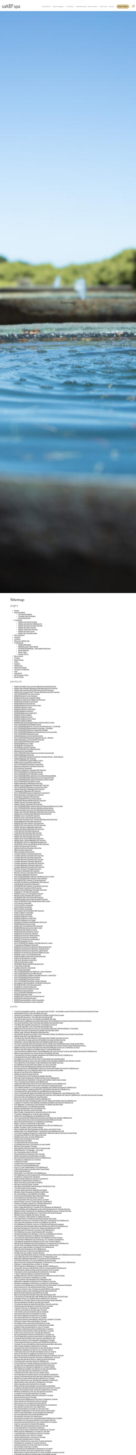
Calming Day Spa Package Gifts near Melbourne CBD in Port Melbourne (41, 1226)
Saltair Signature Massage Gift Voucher (29, 829)
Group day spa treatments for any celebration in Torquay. (35, 1422)
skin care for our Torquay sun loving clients (30, 1403)
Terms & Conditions (21, 669)
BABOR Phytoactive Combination (27, 939)
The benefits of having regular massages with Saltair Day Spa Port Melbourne (43, 1055)
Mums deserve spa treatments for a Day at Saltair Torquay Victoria (39, 1452)
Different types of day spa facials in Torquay (30, 1321)
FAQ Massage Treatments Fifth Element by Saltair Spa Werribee (38, 1104)
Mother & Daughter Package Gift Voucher (30, 770)
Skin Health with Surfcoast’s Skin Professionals (32, 1148)
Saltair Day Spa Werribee (27, 633)
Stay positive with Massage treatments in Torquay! (33, 1448)
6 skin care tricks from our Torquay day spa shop (32, 1333)
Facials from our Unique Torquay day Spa (29, 1253)
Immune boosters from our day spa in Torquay (31, 1445)
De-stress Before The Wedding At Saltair (29, 1194)
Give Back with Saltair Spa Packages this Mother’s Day (34, 1186)
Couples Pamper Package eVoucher (28, 854)
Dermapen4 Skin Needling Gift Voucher (29, 911)
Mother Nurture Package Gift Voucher (29, 873)
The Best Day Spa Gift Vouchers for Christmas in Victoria (35, 1025)
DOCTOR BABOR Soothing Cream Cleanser (30, 981)
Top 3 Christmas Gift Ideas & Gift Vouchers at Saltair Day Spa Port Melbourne (43, 1118)
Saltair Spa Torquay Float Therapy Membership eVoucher (36, 819)
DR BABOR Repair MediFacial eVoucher (29, 964)
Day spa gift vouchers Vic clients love (28, 1416)
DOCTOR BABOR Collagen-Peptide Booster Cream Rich (35, 975)
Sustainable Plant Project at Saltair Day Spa (30, 1013)
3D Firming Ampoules (22, 970)
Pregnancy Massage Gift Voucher (27, 871)
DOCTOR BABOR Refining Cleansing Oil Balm (31, 730)
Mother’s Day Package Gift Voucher (27, 895)
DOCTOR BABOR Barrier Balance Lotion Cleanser (33, 972)
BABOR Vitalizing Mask (23, 721)
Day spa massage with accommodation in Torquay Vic (34, 1334)
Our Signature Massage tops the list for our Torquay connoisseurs (39, 1239)
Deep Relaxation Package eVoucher (28, 821)
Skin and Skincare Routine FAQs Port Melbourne (32, 1158)
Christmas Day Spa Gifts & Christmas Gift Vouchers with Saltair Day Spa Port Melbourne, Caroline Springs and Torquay (58, 1095)
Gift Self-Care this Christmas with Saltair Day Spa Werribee (36, 1030)
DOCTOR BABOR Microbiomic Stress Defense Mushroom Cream (38, 806)
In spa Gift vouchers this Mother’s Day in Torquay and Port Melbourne (40, 1268)
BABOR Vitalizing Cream (23, 916)
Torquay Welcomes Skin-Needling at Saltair (30, 1190)
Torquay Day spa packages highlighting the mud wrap (34, 1365)
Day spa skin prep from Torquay (26, 1447)
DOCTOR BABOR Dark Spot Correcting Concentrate (34, 753)
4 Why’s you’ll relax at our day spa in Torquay (30, 1310)
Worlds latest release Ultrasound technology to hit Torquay (36, 1270)
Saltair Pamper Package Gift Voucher (28, 804)
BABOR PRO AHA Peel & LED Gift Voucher (30, 825)
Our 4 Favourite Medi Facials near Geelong (30, 1205)
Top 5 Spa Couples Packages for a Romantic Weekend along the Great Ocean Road (45, 1133)
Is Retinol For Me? (21, 1161)
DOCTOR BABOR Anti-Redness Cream (28, 774)
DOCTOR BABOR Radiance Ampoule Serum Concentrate (35, 732)
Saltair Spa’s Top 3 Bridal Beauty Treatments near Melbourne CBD (39, 1131)
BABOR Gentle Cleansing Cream (26, 932)
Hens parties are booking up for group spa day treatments (36, 1374)
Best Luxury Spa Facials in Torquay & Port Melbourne (34, 1247)
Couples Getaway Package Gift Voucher (29, 863)
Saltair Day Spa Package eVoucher (27, 837)
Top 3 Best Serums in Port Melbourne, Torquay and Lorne (35, 1257)
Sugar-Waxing (23, 650)
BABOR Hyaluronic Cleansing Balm (27, 698)
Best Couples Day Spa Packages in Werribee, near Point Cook (37, 1129)
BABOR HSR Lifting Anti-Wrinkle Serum (29, 996)
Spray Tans (22, 652)
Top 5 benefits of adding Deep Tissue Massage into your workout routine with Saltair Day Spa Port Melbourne (55, 1051)
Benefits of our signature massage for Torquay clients (34, 1367)
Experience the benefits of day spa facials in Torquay (34, 1331)
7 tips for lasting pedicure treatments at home (31, 1274)
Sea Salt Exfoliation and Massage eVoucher (30, 922)
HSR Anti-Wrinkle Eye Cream (25, 958)
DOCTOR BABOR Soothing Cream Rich (28, 764)
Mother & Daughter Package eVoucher (29, 766)
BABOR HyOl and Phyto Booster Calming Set (31, 951)
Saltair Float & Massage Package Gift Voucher (31, 785)
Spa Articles (18, 660)
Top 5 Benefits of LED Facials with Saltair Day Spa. (33, 1076)
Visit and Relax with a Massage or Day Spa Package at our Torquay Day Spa (42, 1209)
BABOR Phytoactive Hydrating (25, 937)
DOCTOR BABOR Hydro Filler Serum (27, 799)
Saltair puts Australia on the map (26, 1139)
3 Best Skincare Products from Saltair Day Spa (31, 1251)
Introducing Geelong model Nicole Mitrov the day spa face (36, 1304)
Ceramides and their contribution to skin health (32, 1144)
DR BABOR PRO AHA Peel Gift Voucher (29, 897)
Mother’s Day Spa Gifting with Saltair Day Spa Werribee (35, 1066)
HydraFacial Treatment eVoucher (26, 884)
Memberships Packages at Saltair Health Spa (31, 1192)
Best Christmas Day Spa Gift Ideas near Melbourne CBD (35, 1295)
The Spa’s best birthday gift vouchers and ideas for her (34, 1338)
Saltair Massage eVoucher (24, 755)
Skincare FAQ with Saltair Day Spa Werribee (30, 1097)
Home (16, 610)
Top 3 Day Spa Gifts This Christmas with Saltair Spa (33, 1027)
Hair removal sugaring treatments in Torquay (31, 1371)
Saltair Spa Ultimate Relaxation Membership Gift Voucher (36, 688)
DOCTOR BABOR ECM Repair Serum (27, 724)
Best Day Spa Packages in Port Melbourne (30, 1249)
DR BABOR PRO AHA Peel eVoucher (27, 985)
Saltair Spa (18, 666)
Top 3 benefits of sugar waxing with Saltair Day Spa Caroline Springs (40, 1040)
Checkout (18, 673)
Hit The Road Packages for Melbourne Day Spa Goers (34, 1236)
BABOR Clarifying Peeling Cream (26, 989)
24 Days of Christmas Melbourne (26, 1165)
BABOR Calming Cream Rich (24, 709)
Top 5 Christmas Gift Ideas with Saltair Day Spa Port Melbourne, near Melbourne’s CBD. (46, 1093)
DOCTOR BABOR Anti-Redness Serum (28, 772)
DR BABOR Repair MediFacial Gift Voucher (30, 800)
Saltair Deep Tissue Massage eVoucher (29, 838)
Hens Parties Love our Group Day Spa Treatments (33, 1201)
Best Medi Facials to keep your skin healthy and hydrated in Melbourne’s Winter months (47, 1061)
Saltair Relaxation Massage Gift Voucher (29, 789)
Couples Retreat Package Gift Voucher (29, 859)
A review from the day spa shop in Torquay (30, 1393)
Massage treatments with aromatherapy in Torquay (33, 1329)
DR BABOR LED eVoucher (23, 745)
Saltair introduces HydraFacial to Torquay (29, 1156)
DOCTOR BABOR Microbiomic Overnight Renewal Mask (35, 776)
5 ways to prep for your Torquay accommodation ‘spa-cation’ (37, 1289)
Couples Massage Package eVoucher (28, 865)
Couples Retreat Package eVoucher (27, 857)
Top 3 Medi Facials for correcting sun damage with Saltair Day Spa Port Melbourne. (45, 1087)
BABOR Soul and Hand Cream (25, 998)
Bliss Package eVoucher (23, 850)
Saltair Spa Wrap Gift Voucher (25, 846)
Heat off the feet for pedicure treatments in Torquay (34, 1353)
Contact (111, 7)
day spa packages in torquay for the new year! (31, 1409)
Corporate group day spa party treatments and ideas (34, 1325)
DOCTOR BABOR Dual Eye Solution (27, 977)
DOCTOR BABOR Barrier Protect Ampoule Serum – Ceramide (37, 726)
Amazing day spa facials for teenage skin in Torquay (33, 1306)
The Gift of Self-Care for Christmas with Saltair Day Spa (35, 1019)
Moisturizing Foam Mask (23, 751)
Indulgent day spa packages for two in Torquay (31, 1327)
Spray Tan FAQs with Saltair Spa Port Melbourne (32, 1099)
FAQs (16, 662)
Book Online (123, 7)
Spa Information (20, 667)
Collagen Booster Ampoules (25, 968)
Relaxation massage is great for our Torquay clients (33, 1350)
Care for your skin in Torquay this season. (29, 1424)
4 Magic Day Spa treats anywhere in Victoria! (31, 1426)
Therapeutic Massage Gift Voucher (27, 791)
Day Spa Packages (25, 614)
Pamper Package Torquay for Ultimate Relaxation (33, 1203)
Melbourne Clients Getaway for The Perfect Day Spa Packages (38, 1213)
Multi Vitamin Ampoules (23, 909)
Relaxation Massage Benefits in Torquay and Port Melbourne (37, 1258)
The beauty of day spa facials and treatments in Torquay (35, 1272)
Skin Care (103, 7)
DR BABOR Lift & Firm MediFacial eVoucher (30, 842)
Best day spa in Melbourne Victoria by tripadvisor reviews (36, 1399)
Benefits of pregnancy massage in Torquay (30, 1277)
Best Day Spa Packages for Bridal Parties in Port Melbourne (36, 1078)
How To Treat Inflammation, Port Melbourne (31, 1167)
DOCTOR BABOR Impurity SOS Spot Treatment (32, 793)
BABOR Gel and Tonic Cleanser (25, 696)
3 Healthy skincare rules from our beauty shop (31, 1372)
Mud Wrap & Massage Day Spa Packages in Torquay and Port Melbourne (41, 1243)
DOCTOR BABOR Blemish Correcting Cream (30, 787)
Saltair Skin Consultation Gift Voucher (28, 926)
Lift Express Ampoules (22, 903)
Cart (16, 671)
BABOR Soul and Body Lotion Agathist (28, 1002)
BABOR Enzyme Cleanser (23, 991)
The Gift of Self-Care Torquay (25, 1188)
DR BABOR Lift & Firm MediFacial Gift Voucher (31, 844)
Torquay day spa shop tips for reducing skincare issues (34, 1359)
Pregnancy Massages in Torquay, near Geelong (31, 1114)
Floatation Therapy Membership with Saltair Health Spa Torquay (38, 1042)
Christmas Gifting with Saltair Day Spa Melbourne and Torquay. (37, 1091)
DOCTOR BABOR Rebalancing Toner (28, 992)
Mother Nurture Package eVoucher (27, 869)
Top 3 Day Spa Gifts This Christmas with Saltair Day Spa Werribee (38, 1023)
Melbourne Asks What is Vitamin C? (27, 1180)
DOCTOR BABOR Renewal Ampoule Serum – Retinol (33, 738)
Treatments (46, 7)
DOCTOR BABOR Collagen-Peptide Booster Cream (33, 943)
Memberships (81, 7)
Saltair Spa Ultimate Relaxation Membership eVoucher (34, 812)
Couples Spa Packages (26, 616)
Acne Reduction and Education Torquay (29, 1198)
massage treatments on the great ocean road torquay (34, 1410)
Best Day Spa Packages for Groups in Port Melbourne (34, 1230)
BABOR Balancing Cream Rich (25, 713)
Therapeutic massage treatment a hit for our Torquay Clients (37, 1241)
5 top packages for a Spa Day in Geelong (29, 1428)
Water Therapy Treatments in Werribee (29, 1123)
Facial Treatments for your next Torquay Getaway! (33, 1441)
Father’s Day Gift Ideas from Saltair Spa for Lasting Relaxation (37, 1049)
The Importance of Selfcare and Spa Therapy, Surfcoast (35, 1219)
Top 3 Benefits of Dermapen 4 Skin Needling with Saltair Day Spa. (38, 1063)
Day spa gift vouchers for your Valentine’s (29, 1407)
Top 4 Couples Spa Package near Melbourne (31, 1082)
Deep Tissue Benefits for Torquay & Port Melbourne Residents (37, 1207)
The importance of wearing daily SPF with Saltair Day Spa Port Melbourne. (42, 1089)
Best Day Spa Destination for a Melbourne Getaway (33, 1122)
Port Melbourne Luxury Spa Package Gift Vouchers (33, 1232)
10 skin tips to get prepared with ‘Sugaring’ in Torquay (34, 1429)
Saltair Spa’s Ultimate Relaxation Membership (31, 1032)
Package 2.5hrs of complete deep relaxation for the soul (35, 1298)
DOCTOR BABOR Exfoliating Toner (27, 781)
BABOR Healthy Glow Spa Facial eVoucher (30, 956)
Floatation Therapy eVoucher (25, 987)
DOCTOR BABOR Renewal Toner (26, 734)
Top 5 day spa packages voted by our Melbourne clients (35, 1222)
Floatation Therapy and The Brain (27, 1177)
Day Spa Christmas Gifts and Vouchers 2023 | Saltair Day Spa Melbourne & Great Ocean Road (49, 1044)
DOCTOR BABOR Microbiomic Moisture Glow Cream (33, 780)
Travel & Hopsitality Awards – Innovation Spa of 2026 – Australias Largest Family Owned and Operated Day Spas (56, 1011)
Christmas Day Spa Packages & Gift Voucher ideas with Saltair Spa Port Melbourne (45, 1101)
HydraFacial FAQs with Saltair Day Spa (28, 1057)
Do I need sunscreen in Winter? (26, 1152)
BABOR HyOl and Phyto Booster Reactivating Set (32, 947)
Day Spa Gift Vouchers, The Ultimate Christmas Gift (33, 1017)
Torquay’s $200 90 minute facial (26, 1142)
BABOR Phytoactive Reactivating (27, 935)
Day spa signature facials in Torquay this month (31, 1302)
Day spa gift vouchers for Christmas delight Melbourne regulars (38, 1418)
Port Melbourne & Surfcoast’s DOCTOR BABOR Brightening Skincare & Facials (43, 1175)
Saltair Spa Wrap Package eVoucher (28, 848)
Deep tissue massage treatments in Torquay (30, 1346)
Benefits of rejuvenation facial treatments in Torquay (34, 1378)
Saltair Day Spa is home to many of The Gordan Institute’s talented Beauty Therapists (46, 1028)
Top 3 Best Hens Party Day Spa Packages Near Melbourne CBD (38, 1120)
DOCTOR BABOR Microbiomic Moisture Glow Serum (33, 808)
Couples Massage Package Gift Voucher (29, 867)
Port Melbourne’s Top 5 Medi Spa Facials (29, 1106)
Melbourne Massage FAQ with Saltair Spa (29, 1108)
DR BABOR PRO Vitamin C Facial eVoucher (30, 880)
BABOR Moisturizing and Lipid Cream (28, 928)
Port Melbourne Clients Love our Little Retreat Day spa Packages (39, 1224)
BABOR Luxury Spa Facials (28, 647)
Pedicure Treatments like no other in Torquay (31, 1264)
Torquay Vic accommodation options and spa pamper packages (38, 1344)
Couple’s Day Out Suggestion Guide (27, 1163)
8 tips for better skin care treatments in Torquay (32, 1450)
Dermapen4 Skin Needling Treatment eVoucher (32, 983)
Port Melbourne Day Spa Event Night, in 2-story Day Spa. (35, 1065)
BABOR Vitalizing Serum (23, 717)
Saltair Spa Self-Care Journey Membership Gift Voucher (35, 686)
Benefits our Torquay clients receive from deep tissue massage (38, 1300)
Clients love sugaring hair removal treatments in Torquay (35, 1390)
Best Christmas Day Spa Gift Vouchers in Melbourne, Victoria (37, 1357)
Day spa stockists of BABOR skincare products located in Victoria (39, 1355)
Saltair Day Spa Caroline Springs (30, 626)
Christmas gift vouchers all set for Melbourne (31, 1361)
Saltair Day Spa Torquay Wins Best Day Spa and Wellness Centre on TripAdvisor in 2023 (47, 1047)
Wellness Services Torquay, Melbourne (29, 1137)
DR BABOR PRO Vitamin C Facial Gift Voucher (31, 886)
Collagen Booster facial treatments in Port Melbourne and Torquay (39, 1276)
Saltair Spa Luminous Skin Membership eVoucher (32, 814)
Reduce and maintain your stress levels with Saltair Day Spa (36, 1053)
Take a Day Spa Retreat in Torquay (27, 1439)
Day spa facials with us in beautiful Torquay (30, 1314)
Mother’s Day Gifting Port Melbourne (28, 1072)
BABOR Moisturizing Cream (24, 924)
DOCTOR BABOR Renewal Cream (26, 742)
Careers (17, 637)
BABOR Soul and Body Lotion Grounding (29, 1000)
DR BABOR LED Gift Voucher (25, 747)
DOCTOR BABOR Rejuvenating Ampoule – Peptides (33, 728)
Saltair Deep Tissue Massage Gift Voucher (30, 840)
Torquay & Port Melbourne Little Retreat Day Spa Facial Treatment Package (43, 1285)
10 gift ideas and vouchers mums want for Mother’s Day (35, 1336)
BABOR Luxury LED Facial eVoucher (27, 954)
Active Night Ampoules (23, 907)
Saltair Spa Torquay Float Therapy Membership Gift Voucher (37, 692)
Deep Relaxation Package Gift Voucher (29, 795)
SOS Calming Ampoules (23, 768)
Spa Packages (58, 7)
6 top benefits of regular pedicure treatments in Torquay (35, 1363)
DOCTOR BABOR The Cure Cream (27, 694)
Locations (70, 7)
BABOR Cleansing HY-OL (23, 941)
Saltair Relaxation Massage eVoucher (28, 783)
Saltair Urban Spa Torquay (28, 629)
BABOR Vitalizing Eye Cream (25, 719)
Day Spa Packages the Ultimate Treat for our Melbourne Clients (38, 1234)
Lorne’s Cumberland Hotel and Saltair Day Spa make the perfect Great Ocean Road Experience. (50, 1046)
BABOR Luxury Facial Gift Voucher (27, 816)
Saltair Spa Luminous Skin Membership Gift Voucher (34, 690)
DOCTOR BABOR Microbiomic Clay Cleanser (30, 878)
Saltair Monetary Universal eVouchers (28, 736)
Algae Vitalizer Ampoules (23, 913)
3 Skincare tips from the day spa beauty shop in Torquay (35, 1352)
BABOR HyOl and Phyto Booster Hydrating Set (31, 949)
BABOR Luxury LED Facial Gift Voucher (28, 894)
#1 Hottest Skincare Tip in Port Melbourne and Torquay (35, 1260)
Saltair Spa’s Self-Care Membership (27, 1036)
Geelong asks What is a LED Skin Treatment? (31, 1179)
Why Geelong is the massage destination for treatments (35, 1405)
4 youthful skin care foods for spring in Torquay (32, 1433)
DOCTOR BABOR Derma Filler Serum (28, 973)
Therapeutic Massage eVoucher (26, 945)
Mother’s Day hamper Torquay (25, 1146)
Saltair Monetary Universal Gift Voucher (29, 740)
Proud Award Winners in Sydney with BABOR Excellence (35, 1342)
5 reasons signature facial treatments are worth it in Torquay (37, 1388)
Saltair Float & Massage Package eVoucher (30, 890)
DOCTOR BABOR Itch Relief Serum (27, 749)
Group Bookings (24, 618)
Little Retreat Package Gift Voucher (28, 833)
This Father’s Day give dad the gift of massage (31, 1312)
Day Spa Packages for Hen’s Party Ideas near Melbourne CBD (37, 1228)
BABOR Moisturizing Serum (24, 703)
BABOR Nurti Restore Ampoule (26, 702)
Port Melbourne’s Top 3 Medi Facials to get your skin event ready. (38, 1070)
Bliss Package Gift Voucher (24, 852)
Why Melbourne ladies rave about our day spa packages (35, 1369)
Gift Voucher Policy (21, 675)
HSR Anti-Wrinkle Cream (23, 962)
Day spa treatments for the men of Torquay (30, 1317)
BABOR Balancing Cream (23, 743)
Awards (17, 664)
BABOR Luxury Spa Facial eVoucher (27, 818)
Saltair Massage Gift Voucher (25, 759)
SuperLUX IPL (23, 654)
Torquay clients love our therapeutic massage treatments (36, 1380)
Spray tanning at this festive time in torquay (30, 1401)
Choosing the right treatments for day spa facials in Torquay (36, 1348)
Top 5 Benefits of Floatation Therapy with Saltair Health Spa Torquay (40, 1080)
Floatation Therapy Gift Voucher (26, 892)
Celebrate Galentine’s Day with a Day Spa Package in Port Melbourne (40, 1084)
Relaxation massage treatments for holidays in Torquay (35, 1281)
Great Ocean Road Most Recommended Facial (31, 1196)
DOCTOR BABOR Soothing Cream (27, 979)
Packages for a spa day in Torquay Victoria (30, 1443)
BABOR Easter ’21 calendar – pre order (28, 1150)
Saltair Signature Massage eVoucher (28, 827)
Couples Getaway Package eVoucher (28, 861)
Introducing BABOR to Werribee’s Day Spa (30, 1135)
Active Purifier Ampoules (23, 905)
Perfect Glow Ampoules (23, 914)
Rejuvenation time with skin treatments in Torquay (33, 1382)
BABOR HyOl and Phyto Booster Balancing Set (31, 952)
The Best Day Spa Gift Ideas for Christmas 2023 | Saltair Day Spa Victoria (41, 1038)
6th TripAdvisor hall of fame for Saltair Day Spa (31, 1217)
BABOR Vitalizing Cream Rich (25, 918)
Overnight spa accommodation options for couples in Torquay (37, 1319)
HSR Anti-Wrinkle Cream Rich (25, 960)
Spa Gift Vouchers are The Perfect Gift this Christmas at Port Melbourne (41, 1220)
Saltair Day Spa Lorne (26, 631)
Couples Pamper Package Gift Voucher (29, 856)
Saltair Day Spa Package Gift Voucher (28, 835)
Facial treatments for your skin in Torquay (30, 1437)
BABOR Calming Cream (23, 707)
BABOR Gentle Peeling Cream (25, 930)
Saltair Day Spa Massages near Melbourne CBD (32, 1116)
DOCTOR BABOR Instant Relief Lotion (28, 761)
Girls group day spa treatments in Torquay (30, 1384)
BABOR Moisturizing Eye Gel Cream (27, 705)
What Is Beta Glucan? (22, 1171)
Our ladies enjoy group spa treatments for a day (32, 1323)
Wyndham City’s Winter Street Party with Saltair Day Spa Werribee (39, 1059)
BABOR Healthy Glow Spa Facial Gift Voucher (31, 899)
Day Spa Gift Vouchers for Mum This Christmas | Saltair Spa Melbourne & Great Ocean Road (48, 1034)
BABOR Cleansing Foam (23, 994)
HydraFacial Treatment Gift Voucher (28, 888)
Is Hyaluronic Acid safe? (23, 1141)
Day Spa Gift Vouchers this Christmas (28, 1110)
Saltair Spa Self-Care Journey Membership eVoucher (34, 810)
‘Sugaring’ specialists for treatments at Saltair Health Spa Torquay (39, 1015)
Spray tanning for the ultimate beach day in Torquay (33, 1287)
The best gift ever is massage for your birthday (31, 1308)
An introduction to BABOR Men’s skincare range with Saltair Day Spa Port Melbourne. (46, 1068)
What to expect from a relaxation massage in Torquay (34, 1340)
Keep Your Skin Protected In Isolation (28, 1182)
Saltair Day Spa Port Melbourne (30, 624)
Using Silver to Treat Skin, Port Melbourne (30, 1173)
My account (18, 656)
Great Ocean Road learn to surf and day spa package (33, 1412)
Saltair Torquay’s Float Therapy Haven (28, 1127)
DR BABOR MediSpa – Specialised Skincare (34, 648)
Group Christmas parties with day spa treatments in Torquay (37, 1376)
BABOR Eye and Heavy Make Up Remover (29, 700)
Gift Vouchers (92, 7)
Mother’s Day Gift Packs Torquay (26, 1184)
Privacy (17, 658)
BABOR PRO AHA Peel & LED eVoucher (29, 823)
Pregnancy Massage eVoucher (25, 875)
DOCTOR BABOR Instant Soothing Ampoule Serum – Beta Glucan (38, 757)
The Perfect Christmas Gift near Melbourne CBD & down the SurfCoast (41, 1296)
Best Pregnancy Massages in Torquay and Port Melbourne (36, 1266)
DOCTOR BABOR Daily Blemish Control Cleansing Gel (34, 778)
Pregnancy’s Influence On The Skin (27, 1160)
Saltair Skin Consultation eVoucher (27, 762)
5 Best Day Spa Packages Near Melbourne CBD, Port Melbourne (38, 1125)
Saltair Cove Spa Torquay (27, 622)
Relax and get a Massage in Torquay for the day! (32, 1431)
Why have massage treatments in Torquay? (30, 1315)
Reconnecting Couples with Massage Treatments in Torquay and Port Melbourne (44, 1262)
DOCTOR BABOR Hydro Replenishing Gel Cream (32, 901)
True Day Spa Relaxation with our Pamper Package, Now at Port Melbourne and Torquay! (47, 1255)
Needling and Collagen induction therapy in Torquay (33, 1395)
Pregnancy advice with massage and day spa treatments (35, 1291)
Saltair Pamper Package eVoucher (27, 802)
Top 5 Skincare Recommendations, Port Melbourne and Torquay (38, 1238)
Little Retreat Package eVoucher (26, 831)
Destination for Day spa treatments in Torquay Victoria (34, 1420)
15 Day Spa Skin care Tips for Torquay (28, 1435)
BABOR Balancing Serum (23, 711)
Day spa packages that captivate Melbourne (31, 1414)
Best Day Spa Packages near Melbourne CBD (31, 1293)
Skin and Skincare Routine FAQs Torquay (29, 1154)
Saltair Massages (24, 645)
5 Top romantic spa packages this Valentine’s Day (32, 1279)
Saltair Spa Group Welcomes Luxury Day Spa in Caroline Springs (38, 1085)
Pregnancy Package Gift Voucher (27, 797)
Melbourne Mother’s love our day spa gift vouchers (33, 1391)
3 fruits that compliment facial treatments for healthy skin (36, 1245)
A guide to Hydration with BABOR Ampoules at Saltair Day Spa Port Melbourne (43, 1103)
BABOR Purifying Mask (23, 715)
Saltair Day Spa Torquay (27, 628)
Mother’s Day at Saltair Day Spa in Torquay (30, 1215)
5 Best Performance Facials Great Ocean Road (31, 1169)
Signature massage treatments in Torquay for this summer (36, 1283)
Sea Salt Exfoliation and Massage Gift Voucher (31, 882)
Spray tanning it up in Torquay (25, 1397)
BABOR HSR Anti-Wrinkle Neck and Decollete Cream (34, 722)
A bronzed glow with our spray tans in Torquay (31, 1199)
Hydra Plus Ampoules (22, 966)
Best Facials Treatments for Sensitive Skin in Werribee (35, 1112)
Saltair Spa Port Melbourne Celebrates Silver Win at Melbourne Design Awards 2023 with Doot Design (52, 1021)
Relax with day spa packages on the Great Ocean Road (34, 1386)
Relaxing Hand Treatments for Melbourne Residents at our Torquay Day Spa (42, 1211)
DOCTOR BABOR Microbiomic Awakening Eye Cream (34, 876)
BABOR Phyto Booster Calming (26, 933)
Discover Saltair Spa (21, 641)
